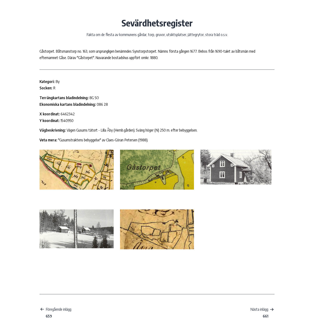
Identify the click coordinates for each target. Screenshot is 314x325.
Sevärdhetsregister (157, 22)
